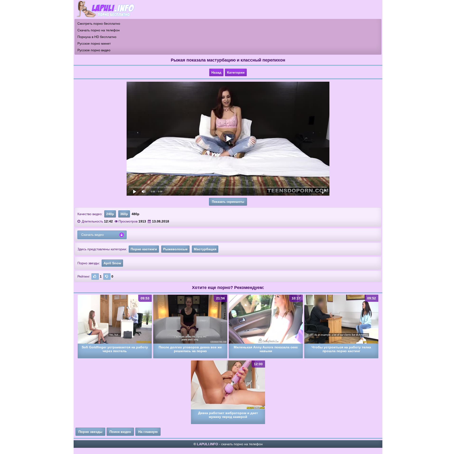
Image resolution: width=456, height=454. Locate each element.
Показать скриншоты (228, 201)
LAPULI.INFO (207, 444)
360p (124, 214)
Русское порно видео (93, 50)
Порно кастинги (144, 249)
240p (110, 214)
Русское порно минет (94, 43)
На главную (148, 432)
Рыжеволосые (175, 249)
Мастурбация (205, 249)
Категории (236, 72)
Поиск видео (120, 432)
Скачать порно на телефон (98, 30)
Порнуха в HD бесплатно (96, 37)
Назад (216, 72)
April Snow (112, 263)
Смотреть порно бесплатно (98, 23)
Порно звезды (90, 432)
